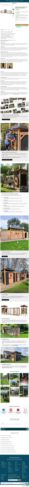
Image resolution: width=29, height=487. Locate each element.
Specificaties (5, 29)
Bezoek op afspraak (3, 464)
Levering (9, 29)
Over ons (16, 463)
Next (11, 12)
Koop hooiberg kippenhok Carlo (7, 159)
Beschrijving (2, 29)
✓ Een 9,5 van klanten (20, 0)
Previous (1, 12)
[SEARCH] (2, 3)
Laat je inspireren (5, 256)
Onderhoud (11, 29)
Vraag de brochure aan (6, 119)
